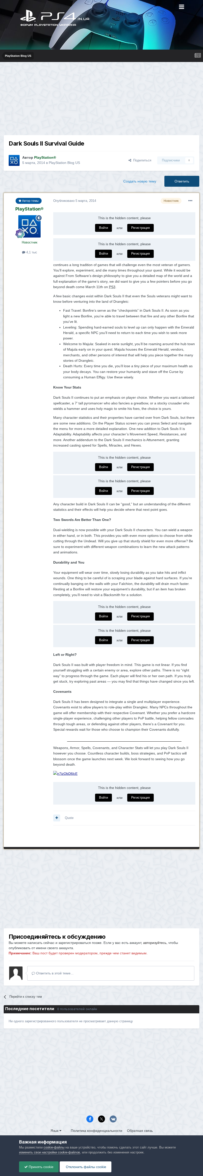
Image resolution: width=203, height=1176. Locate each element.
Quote (69, 818)
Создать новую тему (139, 181)
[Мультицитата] (56, 817)
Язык (55, 1131)
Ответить (182, 181)
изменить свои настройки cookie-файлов (49, 1152)
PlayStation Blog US (64, 163)
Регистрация (140, 228)
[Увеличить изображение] (65, 773)
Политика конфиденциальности (96, 1131)
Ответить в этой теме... (54, 973)
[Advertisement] (101, 100)
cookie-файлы (54, 1147)
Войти (103, 228)
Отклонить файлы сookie (85, 1167)
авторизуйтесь (154, 943)
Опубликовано (74, 201)
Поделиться (141, 160)
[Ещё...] (190, 201)
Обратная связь (140, 1131)
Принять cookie (40, 1167)
